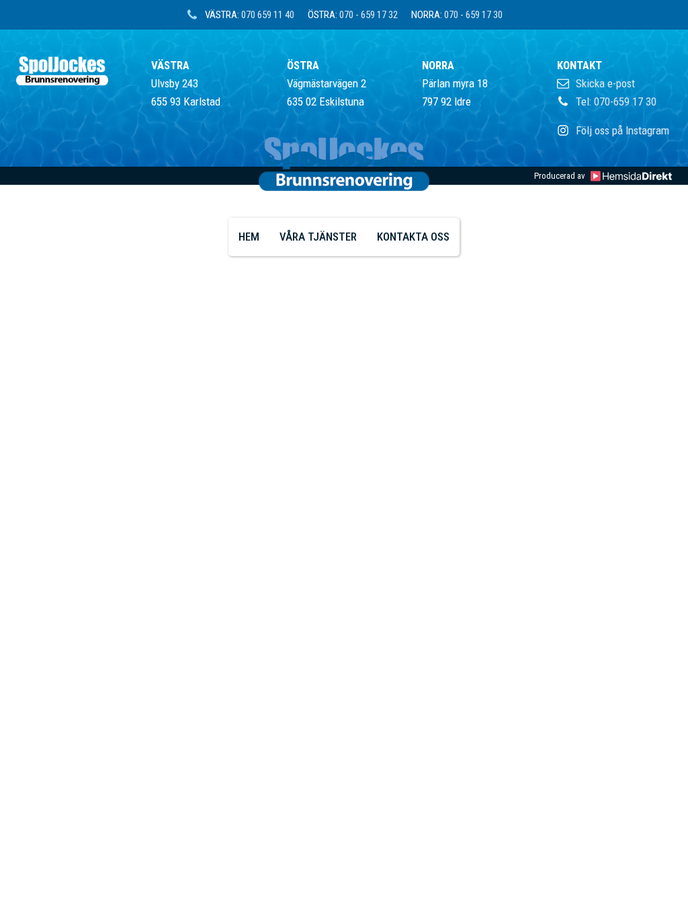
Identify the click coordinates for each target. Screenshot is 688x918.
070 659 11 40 (267, 15)
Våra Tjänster (318, 236)
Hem (249, 236)
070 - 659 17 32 (368, 15)
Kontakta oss (413, 236)
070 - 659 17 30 (473, 15)
